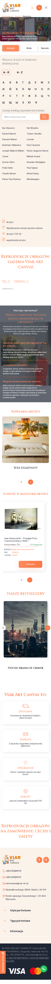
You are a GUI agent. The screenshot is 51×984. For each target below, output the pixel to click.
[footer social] (39, 859)
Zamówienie (30, 564)
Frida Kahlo (7, 167)
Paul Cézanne (33, 145)
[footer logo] (11, 859)
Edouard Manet (9, 139)
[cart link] (39, 8)
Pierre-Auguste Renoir (37, 150)
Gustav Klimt (8, 162)
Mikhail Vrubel (33, 156)
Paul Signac (32, 167)
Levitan (30, 139)
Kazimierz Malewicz (11, 145)
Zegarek (25, 439)
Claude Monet (9, 173)
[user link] (32, 8)
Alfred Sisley (33, 173)
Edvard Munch (9, 133)
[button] (21, 482)
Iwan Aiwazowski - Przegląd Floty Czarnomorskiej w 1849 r (20, 539)
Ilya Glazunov (8, 128)
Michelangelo (33, 179)
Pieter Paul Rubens (11, 179)
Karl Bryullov (33, 128)
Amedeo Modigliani (36, 162)
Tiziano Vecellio (34, 133)
